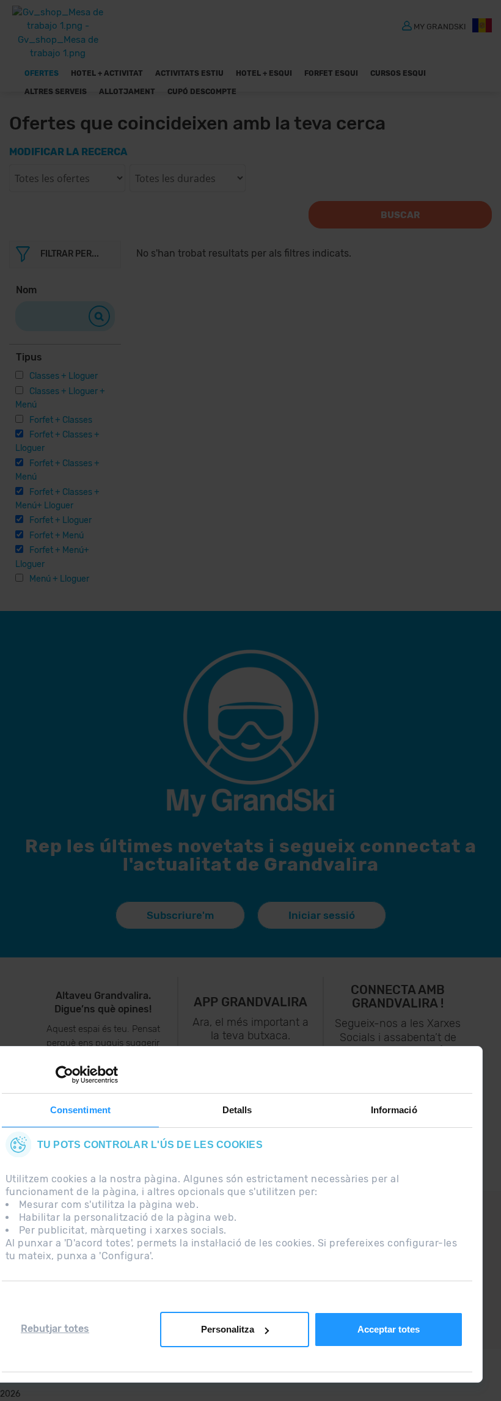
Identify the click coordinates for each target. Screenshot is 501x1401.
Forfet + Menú (56, 535)
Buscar (400, 215)
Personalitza (227, 1329)
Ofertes (41, 73)
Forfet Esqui (331, 73)
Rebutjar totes (55, 1328)
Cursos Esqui (398, 73)
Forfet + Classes (60, 420)
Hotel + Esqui (264, 73)
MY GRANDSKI (440, 26)
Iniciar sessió (321, 915)
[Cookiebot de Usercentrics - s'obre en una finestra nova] (64, 1075)
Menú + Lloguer (59, 579)
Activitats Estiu (189, 73)
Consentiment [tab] (80, 1110)
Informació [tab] (394, 1110)
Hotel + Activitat (107, 73)
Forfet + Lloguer (60, 520)
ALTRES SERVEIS (55, 91)
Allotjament (127, 91)
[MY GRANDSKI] (407, 25)
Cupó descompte (201, 91)
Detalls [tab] (237, 1110)
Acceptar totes (388, 1329)
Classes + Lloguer (63, 376)
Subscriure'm (180, 915)
